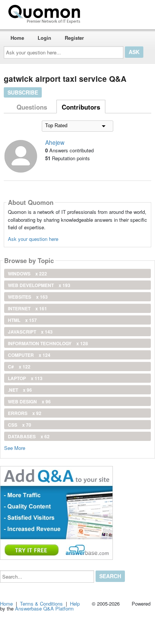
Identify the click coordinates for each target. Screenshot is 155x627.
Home (17, 37)
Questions (32, 106)
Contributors (81, 106)
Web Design (29, 401)
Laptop (25, 378)
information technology (48, 343)
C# (19, 366)
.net (20, 389)
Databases (29, 436)
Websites (28, 296)
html (22, 320)
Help (75, 603)
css (19, 424)
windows (27, 273)
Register (74, 37)
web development (39, 285)
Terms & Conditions (41, 603)
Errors (24, 413)
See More (14, 447)
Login (44, 37)
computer (29, 355)
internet (27, 308)
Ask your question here (33, 238)
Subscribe (23, 92)
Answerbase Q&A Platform (44, 608)
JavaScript (30, 331)
